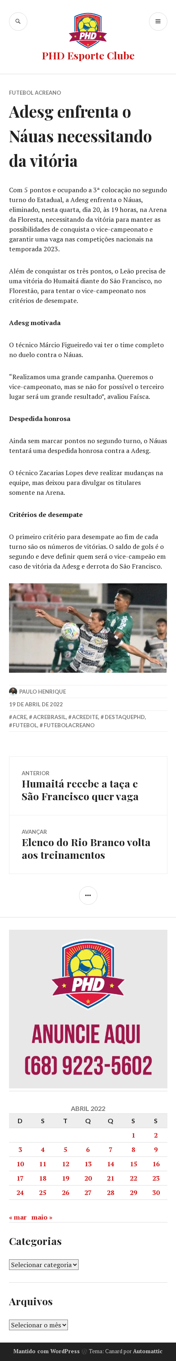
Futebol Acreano (35, 92)
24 (20, 1192)
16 (156, 1163)
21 (110, 1178)
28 (110, 1192)
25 (42, 1192)
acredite (85, 717)
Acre (20, 717)
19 (65, 1178)
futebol (25, 725)
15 (133, 1163)
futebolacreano (69, 725)
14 (110, 1163)
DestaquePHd (125, 717)
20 (88, 1178)
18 (42, 1178)
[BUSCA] (18, 21)
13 (88, 1163)
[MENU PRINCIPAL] (158, 21)
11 (42, 1163)
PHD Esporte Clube (88, 55)
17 (20, 1178)
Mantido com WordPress (47, 1351)
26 (65, 1192)
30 (156, 1192)
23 (156, 1178)
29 (133, 1192)
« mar (18, 1217)
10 (20, 1163)
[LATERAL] (88, 895)
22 (133, 1178)
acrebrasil (49, 717)
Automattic (147, 1351)
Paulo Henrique (42, 691)
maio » (42, 1217)
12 (65, 1163)
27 (88, 1192)
